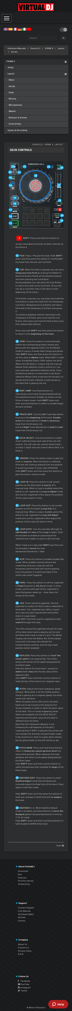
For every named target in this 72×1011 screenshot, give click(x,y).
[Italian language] (24, 29)
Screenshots (24, 884)
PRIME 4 (49, 48)
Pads (10, 92)
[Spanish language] (10, 29)
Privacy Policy (25, 951)
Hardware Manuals (16, 48)
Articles (21, 917)
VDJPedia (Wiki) (26, 914)
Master (11, 111)
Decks (14, 52)
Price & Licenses (26, 880)
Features (22, 877)
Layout (61, 48)
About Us (22, 944)
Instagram (25, 987)
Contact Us (23, 947)
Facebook (24, 981)
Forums (21, 920)
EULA (20, 954)
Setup (10, 67)
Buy (20, 874)
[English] (6, 29)
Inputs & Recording (16, 130)
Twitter (23, 990)
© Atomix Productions (36, 1007)
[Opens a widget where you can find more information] (58, 1004)
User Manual (24, 911)
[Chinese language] (29, 29)
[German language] (20, 29)
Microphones (14, 105)
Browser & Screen (16, 117)
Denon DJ (35, 48)
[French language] (15, 29)
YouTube (24, 984)
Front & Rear (13, 124)
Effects (11, 99)
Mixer (10, 80)
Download (23, 871)
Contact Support (26, 907)
